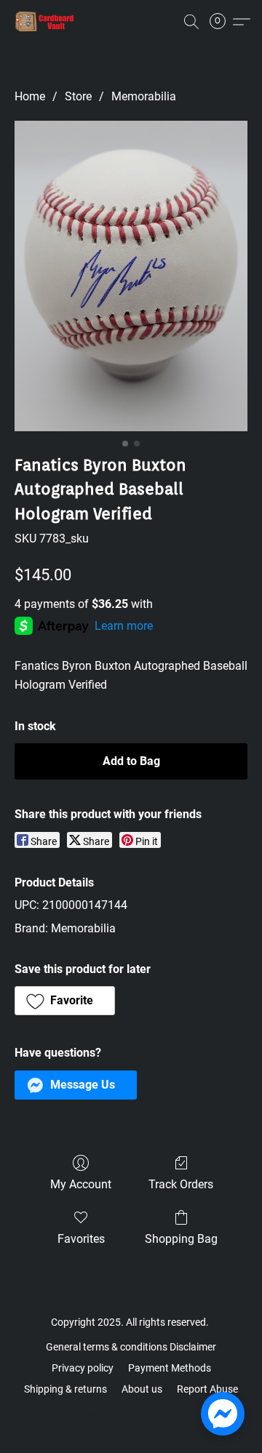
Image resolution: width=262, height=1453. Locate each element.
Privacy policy (83, 1368)
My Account (80, 1184)
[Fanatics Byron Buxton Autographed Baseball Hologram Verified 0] (131, 276)
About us (142, 1389)
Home (30, 96)
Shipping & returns (65, 1389)
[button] (47, 22)
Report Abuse (207, 1389)
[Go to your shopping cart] (222, 22)
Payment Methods (169, 1368)
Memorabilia (143, 96)
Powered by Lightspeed (131, 1414)
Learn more (124, 626)
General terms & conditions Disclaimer (131, 1347)
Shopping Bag (181, 1239)
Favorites (81, 1239)
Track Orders (180, 1184)
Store (78, 96)
